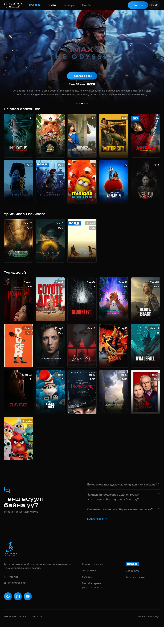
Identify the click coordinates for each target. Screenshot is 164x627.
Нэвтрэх (138, 5)
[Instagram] (18, 596)
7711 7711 (13, 576)
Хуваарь (69, 5)
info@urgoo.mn (17, 582)
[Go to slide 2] (79, 103)
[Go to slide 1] (77, 103)
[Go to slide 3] (82, 103)
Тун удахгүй (89, 570)
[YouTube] (28, 596)
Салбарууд (132, 570)
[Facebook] (8, 596)
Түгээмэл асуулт (136, 577)
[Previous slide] (7, 57)
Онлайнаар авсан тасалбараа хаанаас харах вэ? (120, 509)
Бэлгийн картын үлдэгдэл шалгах (92, 585)
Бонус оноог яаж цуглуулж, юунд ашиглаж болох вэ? (122, 484)
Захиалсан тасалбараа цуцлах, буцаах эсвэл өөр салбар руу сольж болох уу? (113, 497)
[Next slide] (157, 57)
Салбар (87, 5)
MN (156, 5)
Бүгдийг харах (95, 518)
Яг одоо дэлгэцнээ (93, 564)
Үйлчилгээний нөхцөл (148, 616)
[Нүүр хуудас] (13, 5)
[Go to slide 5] (87, 103)
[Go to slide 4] (84, 103)
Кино (52, 5)
